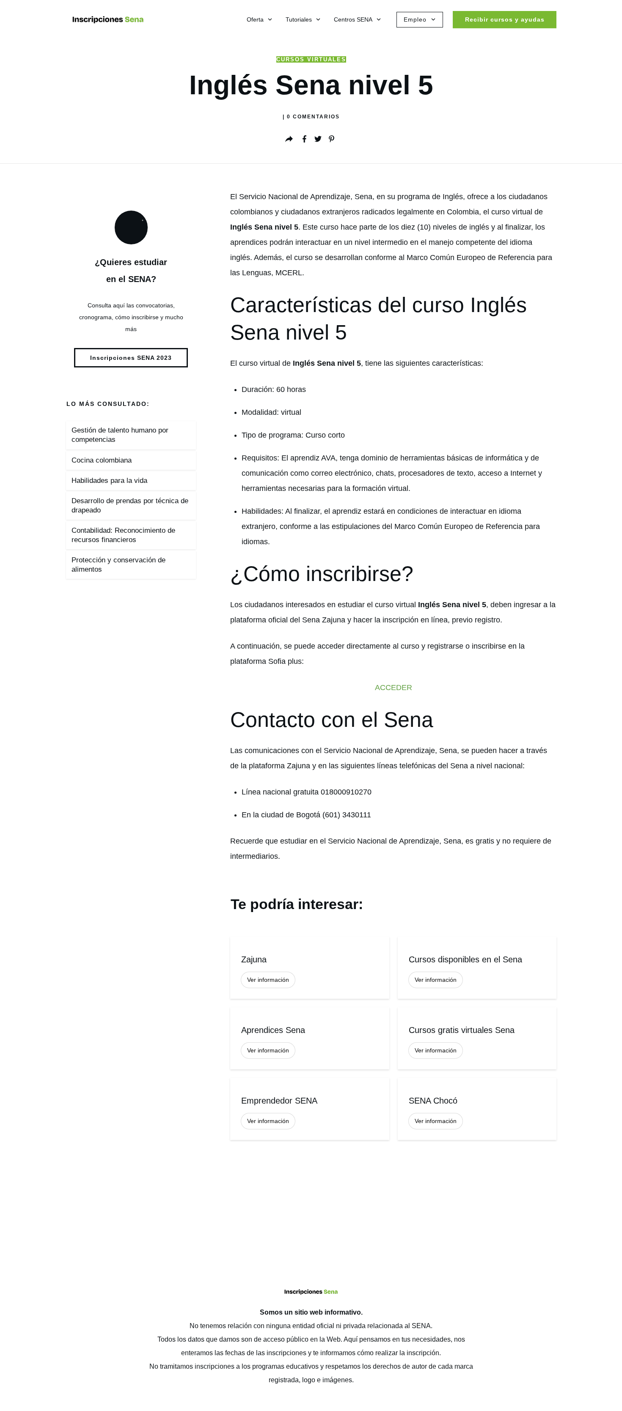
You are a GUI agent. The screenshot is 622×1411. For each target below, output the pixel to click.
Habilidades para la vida (109, 481)
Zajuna (309, 968)
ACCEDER (393, 687)
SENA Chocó (477, 1109)
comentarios (313, 117)
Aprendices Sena (309, 1038)
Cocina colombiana (102, 460)
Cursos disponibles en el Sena (477, 968)
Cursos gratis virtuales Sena (477, 1038)
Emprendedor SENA (309, 1109)
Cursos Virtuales (311, 59)
